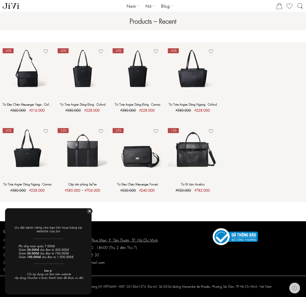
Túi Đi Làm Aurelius (193, 184)
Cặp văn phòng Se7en (82, 184)
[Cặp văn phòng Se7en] (83, 149)
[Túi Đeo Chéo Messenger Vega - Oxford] (28, 70)
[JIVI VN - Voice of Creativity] (11, 6)
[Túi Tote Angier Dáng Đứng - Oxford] (83, 70)
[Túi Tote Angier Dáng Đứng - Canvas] (138, 70)
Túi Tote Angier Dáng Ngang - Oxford (193, 104)
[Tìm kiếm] (300, 8)
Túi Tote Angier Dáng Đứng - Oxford (82, 104)
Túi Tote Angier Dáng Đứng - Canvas (137, 104)
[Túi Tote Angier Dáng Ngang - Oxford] (193, 70)
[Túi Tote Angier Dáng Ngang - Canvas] (28, 149)
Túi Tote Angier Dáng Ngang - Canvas (27, 184)
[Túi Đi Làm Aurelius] (193, 149)
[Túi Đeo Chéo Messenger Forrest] (138, 149)
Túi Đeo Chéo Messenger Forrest (137, 184)
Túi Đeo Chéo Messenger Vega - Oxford (28, 104)
